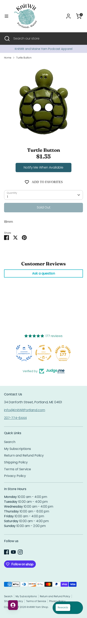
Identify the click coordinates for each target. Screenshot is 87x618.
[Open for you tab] (13, 605)
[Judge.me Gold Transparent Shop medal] (24, 353)
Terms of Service (17, 469)
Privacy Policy (15, 475)
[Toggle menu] (6, 16)
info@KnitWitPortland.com (24, 410)
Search (9, 442)
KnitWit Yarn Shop (37, 607)
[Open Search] (6, 38)
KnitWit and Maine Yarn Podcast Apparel (43, 49)
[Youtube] (13, 552)
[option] (43, 49)
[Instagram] (20, 552)
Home (7, 57)
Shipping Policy (16, 462)
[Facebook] (6, 552)
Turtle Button (24, 57)
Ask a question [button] (43, 273)
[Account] (68, 14)
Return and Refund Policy (24, 455)
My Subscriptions (17, 448)
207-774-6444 (15, 418)
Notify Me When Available (43, 167)
